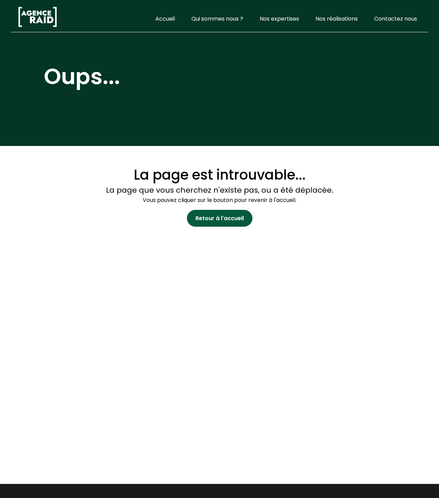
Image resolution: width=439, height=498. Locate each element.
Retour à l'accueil (219, 218)
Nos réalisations (337, 19)
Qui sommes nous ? (217, 19)
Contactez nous (395, 19)
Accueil (165, 19)
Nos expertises (279, 19)
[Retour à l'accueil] (37, 18)
